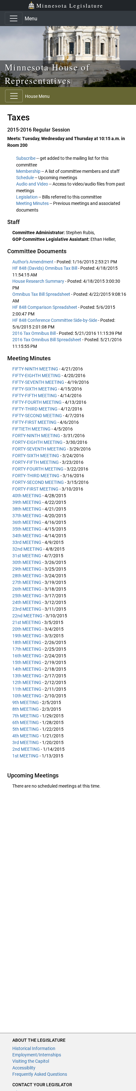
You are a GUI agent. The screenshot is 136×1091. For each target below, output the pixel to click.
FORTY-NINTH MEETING (36, 435)
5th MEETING (25, 729)
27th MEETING (26, 582)
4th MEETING (25, 735)
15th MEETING (26, 662)
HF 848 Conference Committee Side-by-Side (55, 320)
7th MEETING (25, 715)
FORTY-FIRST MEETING (35, 488)
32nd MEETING (27, 549)
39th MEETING (26, 502)
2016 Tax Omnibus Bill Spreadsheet (47, 339)
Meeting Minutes (32, 203)
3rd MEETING (25, 742)
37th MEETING (26, 515)
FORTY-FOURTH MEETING (38, 468)
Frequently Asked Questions (39, 1074)
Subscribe (25, 158)
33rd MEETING (26, 542)
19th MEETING (26, 635)
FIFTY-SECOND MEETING (37, 415)
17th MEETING (26, 649)
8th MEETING (25, 709)
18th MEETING (26, 642)
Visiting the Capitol (30, 1061)
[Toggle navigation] (13, 18)
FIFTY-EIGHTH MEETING (36, 375)
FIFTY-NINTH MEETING (35, 368)
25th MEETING (26, 595)
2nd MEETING (26, 749)
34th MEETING (26, 535)
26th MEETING (26, 589)
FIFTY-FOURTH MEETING (37, 402)
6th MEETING (25, 722)
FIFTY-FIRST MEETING (34, 422)
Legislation (27, 197)
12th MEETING (26, 682)
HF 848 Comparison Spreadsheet (45, 307)
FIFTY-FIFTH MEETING (34, 395)
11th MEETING (26, 689)
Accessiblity (23, 1067)
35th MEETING (26, 529)
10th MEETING (26, 695)
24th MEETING (26, 602)
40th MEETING (26, 495)
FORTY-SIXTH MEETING (35, 455)
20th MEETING (26, 629)
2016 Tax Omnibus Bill (34, 333)
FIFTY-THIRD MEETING (35, 408)
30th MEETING (26, 562)
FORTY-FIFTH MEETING (35, 462)
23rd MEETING (26, 609)
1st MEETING (25, 755)
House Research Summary (38, 281)
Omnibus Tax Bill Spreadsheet (41, 294)
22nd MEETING (27, 615)
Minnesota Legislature (69, 5)
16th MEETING (26, 655)
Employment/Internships (36, 1054)
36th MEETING (26, 522)
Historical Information (33, 1048)
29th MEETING (26, 569)
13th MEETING (26, 675)
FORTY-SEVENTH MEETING (39, 448)
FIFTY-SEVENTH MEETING (38, 382)
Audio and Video (32, 183)
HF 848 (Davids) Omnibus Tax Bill (45, 268)
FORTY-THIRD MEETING (35, 475)
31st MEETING (26, 555)
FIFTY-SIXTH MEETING (34, 388)
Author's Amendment (33, 261)
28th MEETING (26, 575)
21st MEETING (26, 622)
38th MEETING (26, 509)
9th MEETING (25, 702)
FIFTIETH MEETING (31, 428)
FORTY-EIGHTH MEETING (37, 442)
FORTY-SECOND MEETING (38, 482)
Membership (28, 171)
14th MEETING (26, 669)
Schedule (25, 177)
